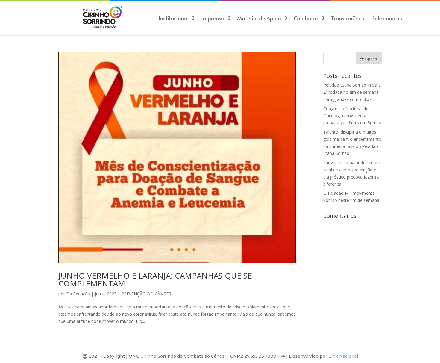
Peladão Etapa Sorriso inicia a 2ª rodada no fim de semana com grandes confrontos (352, 92)
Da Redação (78, 294)
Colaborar (306, 19)
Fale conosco (388, 19)
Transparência (348, 19)
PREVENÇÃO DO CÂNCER (146, 294)
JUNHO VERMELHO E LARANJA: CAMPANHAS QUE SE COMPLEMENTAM (155, 279)
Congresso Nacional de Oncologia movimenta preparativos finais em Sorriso (352, 116)
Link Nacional (343, 356)
